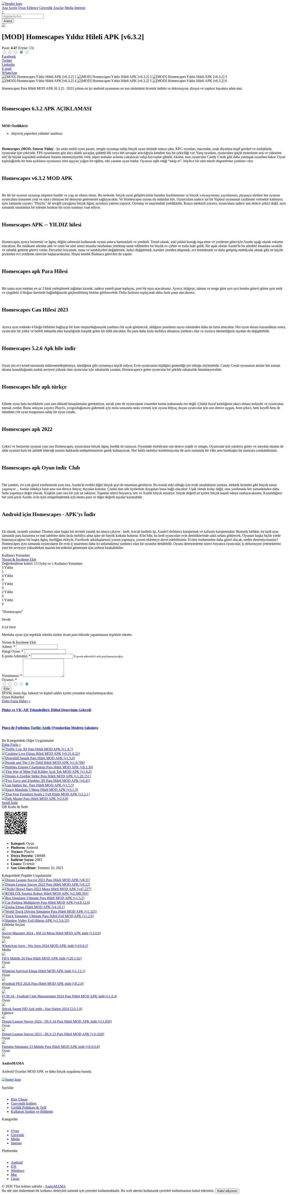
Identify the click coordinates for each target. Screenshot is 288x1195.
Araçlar (58, 8)
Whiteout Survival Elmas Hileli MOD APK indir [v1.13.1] (43, 971)
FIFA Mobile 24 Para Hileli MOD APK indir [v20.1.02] (41, 958)
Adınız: (8, 647)
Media (69, 8)
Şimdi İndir (10, 803)
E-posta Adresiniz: (16, 656)
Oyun (22, 8)
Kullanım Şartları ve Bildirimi (32, 1111)
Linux (15, 1179)
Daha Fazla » (11, 745)
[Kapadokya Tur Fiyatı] (3, 1055)
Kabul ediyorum (227, 1191)
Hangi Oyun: (12, 651)
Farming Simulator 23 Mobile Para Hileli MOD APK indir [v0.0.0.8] (51, 1047)
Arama (8, 21)
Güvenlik (45, 8)
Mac (14, 1175)
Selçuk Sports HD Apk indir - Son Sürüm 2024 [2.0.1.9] (42, 1009)
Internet (79, 8)
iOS (13, 1166)
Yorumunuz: (12, 676)
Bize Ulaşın (19, 1099)
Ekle (6, 688)
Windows (17, 1170)
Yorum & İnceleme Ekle (19, 559)
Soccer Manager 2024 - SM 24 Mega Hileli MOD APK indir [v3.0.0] (51, 933)
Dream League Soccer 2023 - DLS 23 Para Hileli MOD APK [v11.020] (53, 1034)
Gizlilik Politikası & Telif (28, 1107)
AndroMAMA (55, 1186)
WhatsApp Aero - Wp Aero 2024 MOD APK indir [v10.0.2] (45, 946)
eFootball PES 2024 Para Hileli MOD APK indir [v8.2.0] (42, 984)
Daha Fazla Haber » (16, 701)
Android (17, 1162)
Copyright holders (23, 1103)
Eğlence (32, 8)
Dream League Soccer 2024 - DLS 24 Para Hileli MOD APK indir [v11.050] (57, 1021)
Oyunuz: (9, 680)
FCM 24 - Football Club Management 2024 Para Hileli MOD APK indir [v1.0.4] (59, 996)
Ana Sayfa (9, 8)
